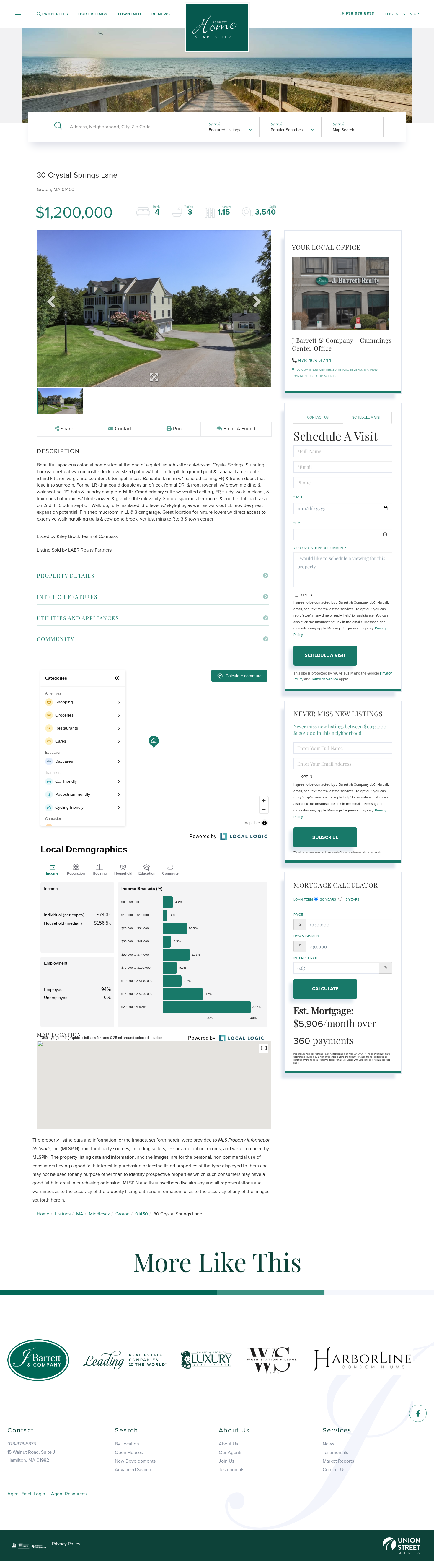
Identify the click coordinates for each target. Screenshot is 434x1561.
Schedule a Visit (367, 417)
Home (43, 1214)
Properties (54, 14)
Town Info (129, 14)
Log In (392, 14)
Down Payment (307, 936)
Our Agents (326, 376)
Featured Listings (224, 129)
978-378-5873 (360, 13)
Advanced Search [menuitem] (133, 1470)
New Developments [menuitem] (135, 1461)
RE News (160, 14)
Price (298, 914)
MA (79, 1214)
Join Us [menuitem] (226, 1461)
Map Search (343, 129)
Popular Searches (287, 129)
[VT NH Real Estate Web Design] (401, 1545)
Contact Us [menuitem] (334, 1470)
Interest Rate (306, 958)
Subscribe (325, 837)
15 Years (351, 899)
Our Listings (92, 14)
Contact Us (303, 376)
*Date (298, 497)
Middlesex (99, 1214)
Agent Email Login (26, 1494)
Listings (63, 1214)
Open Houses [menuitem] (129, 1452)
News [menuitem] (328, 1444)
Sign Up (411, 14)
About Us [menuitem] (228, 1444)
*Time (298, 523)
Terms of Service (324, 679)
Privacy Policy (66, 1544)
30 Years (327, 899)
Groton (122, 1214)
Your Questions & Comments (320, 548)
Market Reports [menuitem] (338, 1461)
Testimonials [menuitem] (231, 1470)
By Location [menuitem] (127, 1444)
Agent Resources (69, 1494)
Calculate (325, 989)
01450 (141, 1214)
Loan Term (303, 899)
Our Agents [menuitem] (230, 1452)
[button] (58, 127)
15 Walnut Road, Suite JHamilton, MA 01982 (31, 1456)
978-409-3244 (314, 360)
